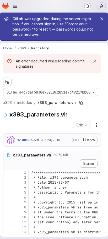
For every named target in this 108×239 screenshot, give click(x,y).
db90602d (30, 140)
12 (24, 227)
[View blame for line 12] (8, 227)
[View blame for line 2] (8, 177)
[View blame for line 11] (8, 222)
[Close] (102, 19)
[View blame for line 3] (8, 182)
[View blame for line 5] (8, 192)
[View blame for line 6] (8, 197)
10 (24, 217)
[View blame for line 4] (8, 187)
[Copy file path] (81, 102)
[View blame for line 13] (8, 232)
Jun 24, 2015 (50, 140)
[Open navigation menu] (15, 6)
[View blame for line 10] (8, 217)
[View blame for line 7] (8, 202)
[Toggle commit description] (75, 140)
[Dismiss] (94, 61)
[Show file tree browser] (7, 82)
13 (24, 232)
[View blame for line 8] (8, 207)
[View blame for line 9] (8, 212)
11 (24, 222)
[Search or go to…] (87, 6)
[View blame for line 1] (8, 172)
